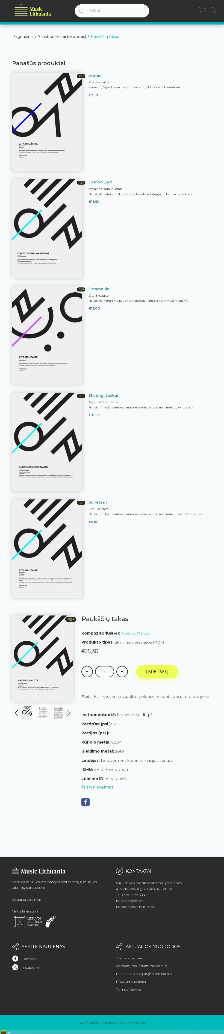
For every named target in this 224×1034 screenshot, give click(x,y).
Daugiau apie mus (26, 899)
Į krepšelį (157, 671)
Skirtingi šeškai (103, 395)
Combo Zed (100, 182)
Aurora (95, 75)
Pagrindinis (22, 36)
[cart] (202, 10)
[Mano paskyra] (213, 10)
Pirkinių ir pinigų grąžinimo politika (144, 974)
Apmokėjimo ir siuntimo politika (141, 966)
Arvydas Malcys (135, 633)
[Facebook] (85, 802)
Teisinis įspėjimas (97, 787)
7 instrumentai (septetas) (62, 36)
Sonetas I (98, 502)
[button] (6, 1032)
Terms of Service (128, 989)
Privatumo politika (131, 982)
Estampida (99, 289)
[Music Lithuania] (32, 10)
